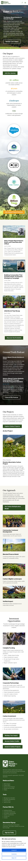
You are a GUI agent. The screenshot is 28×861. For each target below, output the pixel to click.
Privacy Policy (7, 800)
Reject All (14, 858)
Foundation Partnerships (10, 813)
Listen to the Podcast (11, 397)
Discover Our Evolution (14, 338)
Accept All (14, 850)
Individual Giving (8, 810)
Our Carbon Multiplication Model (13, 507)
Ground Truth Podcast (9, 786)
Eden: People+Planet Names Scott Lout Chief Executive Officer (13, 242)
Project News (7, 785)
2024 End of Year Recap (12, 311)
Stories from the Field (9, 788)
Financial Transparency (9, 799)
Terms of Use (7, 802)
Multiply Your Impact (12, 41)
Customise (14, 854)
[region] (14, 849)
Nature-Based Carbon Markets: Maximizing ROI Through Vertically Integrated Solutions (13, 380)
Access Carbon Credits (12, 741)
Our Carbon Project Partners (14, 212)
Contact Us (6, 816)
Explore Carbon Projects (12, 426)
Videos (5, 789)
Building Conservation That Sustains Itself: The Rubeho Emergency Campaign (13, 276)
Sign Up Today (9, 832)
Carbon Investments (9, 814)
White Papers (7, 783)
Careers (6, 817)
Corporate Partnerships (9, 811)
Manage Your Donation (9, 797)
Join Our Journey (10, 73)
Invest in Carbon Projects (13, 746)
